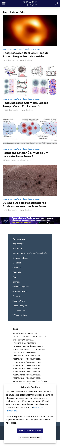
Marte (21, 352)
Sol (38, 381)
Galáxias (31, 346)
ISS (32, 349)
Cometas (25, 337)
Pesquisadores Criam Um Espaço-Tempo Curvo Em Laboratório (26, 104)
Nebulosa (35, 356)
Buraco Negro (31, 333)
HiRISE (39, 346)
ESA (43, 337)
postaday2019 (33, 368)
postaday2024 (19, 378)
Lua (14, 352)
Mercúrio (30, 352)
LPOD (37, 349)
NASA (27, 356)
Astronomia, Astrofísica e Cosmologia (17, 49)
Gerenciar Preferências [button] (30, 437)
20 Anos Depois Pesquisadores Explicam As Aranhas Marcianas (24, 204)
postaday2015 (19, 365)
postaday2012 (33, 359)
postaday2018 (19, 368)
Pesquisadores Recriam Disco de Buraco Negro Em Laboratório (26, 54)
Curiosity (35, 337)
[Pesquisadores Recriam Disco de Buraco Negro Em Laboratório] (30, 30)
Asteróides (18, 333)
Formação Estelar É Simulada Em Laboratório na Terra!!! (25, 154)
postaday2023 (33, 375)
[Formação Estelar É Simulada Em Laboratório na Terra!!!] (30, 130)
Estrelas (32, 343)
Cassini (16, 337)
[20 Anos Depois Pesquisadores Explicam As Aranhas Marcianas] (30, 180)
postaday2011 (19, 359)
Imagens (36, 49)
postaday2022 (19, 375)
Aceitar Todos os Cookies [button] (30, 430)
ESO (14, 340)
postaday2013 (19, 362)
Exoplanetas (19, 346)
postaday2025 (33, 378)
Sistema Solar (29, 381)
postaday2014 (33, 362)
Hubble (16, 349)
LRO (43, 349)
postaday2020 (19, 372)
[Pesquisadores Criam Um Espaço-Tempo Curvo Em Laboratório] (30, 80)
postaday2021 (33, 372)
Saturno (17, 381)
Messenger (18, 356)
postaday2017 (33, 365)
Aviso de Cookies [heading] (30, 387)
